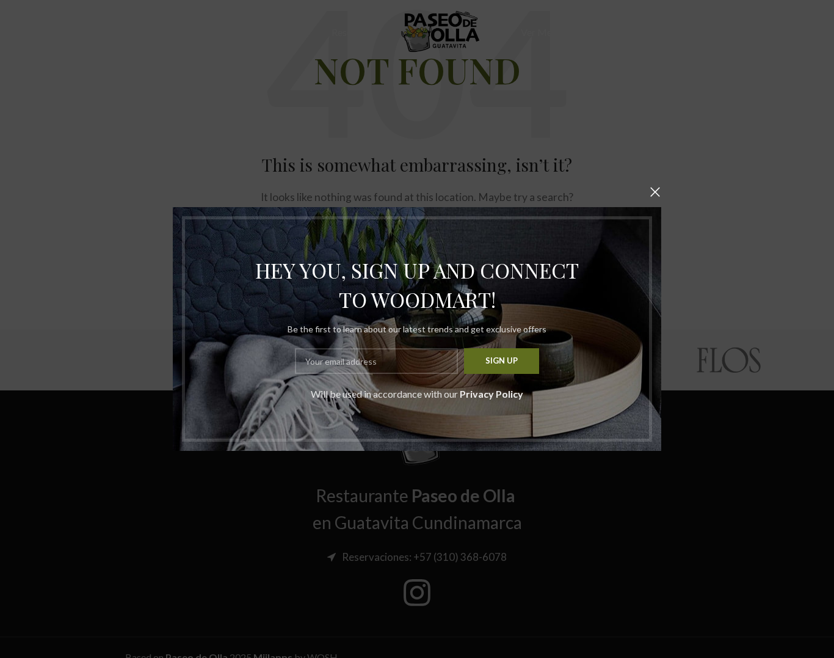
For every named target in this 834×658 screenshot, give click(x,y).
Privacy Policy (491, 394)
